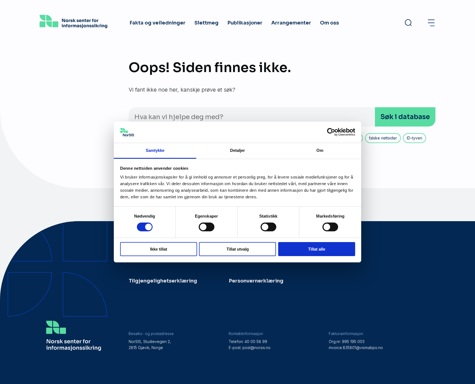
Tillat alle (316, 249)
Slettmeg (206, 23)
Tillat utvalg (238, 249)
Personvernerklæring (256, 281)
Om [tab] (319, 150)
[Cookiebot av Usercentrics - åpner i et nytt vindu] (331, 132)
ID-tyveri (414, 138)
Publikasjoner (245, 23)
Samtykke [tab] (155, 150)
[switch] (206, 227)
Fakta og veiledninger (157, 23)
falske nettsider (383, 138)
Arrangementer (291, 23)
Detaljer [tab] (237, 150)
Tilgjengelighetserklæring (163, 281)
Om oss (329, 23)
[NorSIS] (73, 26)
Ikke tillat (158, 249)
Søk (405, 117)
